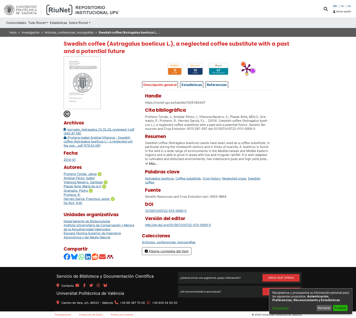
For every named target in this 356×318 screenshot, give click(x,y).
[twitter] (91, 285)
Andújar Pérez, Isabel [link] (79, 178)
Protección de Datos (91, 314)
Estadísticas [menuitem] (58, 23)
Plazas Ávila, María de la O (82, 186)
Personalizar (280, 308)
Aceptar (340, 308)
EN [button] (349, 6)
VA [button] (342, 6)
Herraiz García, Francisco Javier (87, 199)
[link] (169, 242)
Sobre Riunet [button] (78, 23)
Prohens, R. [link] (72, 195)
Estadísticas (192, 85)
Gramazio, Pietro (76, 191)
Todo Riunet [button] (37, 23)
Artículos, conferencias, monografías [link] (69, 32)
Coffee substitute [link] (188, 178)
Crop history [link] (211, 178)
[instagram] (98, 285)
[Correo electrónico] (102, 257)
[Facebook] (67, 257)
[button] (325, 8)
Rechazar (324, 308)
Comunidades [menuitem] (16, 23)
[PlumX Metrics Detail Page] (246, 69)
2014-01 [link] (70, 160)
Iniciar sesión (343, 11)
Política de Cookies (122, 314)
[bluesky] (105, 285)
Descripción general (160, 85)
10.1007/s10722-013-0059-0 (165, 211)
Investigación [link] (31, 32)
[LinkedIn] (88, 257)
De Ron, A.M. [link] (73, 203)
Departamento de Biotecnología (87, 221)
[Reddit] (95, 257)
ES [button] (335, 6)
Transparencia (62, 314)
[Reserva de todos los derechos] (67, 114)
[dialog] (310, 301)
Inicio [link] (12, 32)
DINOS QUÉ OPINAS (281, 277)
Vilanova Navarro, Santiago (83, 182)
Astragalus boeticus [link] (159, 178)
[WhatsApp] (81, 257)
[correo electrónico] (77, 285)
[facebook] (84, 285)
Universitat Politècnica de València (90, 293)
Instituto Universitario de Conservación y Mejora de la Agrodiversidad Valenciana (99, 227)
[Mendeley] (110, 257)
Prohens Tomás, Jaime (80, 174)
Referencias (217, 85)
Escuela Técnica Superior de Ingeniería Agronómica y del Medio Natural (92, 235)
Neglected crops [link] (234, 178)
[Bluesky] (74, 257)
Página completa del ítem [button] (168, 251)
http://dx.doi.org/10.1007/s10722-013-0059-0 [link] (178, 225)
